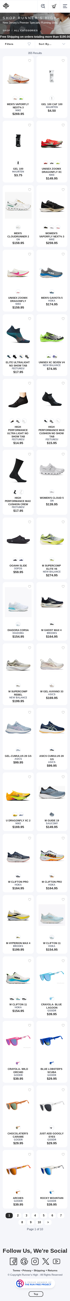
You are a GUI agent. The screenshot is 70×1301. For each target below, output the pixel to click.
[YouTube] (56, 1261)
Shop (6, 30)
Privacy (26, 1270)
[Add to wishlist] (29, 60)
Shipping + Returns (45, 1270)
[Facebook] (13, 1261)
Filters (9, 44)
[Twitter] (45, 1261)
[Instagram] (35, 1261)
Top (36, 1294)
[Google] (24, 1261)
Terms (16, 1270)
